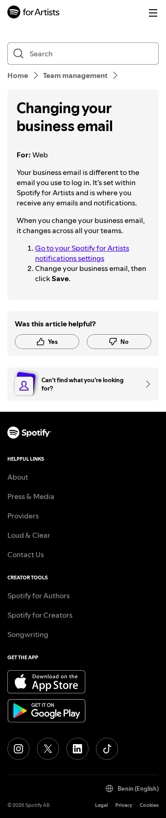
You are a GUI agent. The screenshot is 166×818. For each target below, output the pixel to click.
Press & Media (30, 496)
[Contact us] (144, 384)
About (17, 477)
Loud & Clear (28, 535)
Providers (23, 516)
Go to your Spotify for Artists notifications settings (82, 253)
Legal (101, 805)
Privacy (123, 805)
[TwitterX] (48, 749)
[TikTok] (107, 749)
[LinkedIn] (77, 749)
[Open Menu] (153, 12)
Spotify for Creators (39, 615)
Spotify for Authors (38, 595)
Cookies (149, 805)
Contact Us (25, 554)
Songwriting (27, 634)
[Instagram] (18, 749)
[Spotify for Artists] (33, 13)
